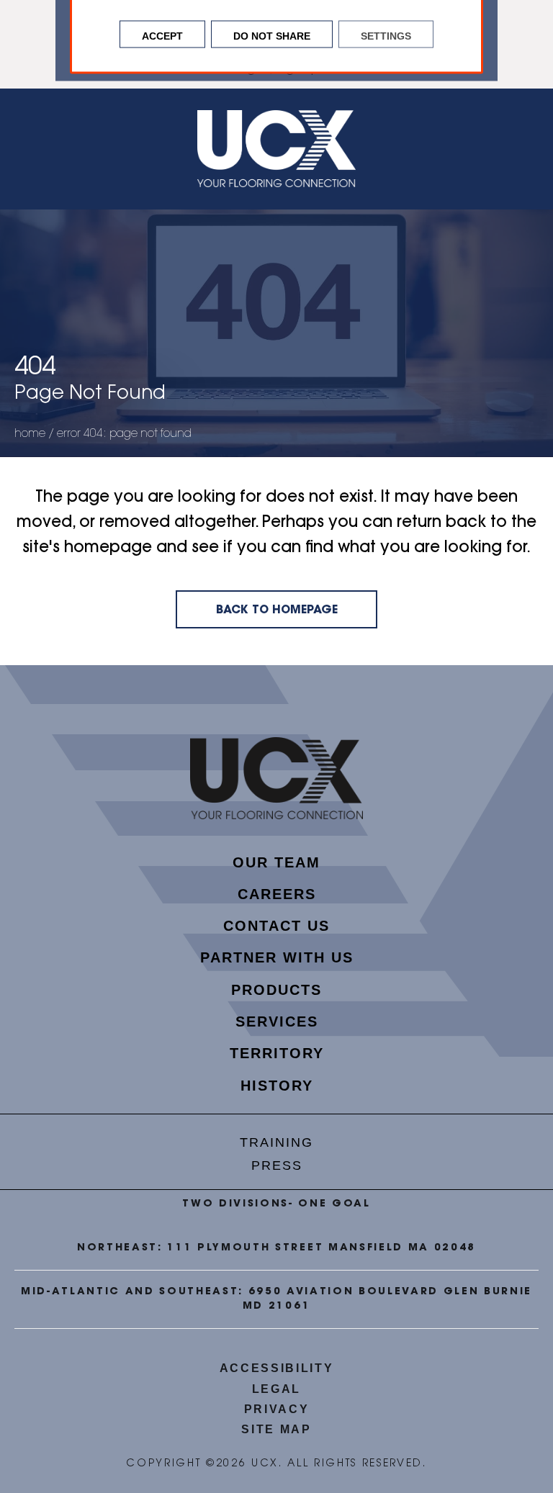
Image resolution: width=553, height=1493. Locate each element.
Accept (162, 34)
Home (29, 434)
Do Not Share (271, 34)
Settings (386, 34)
